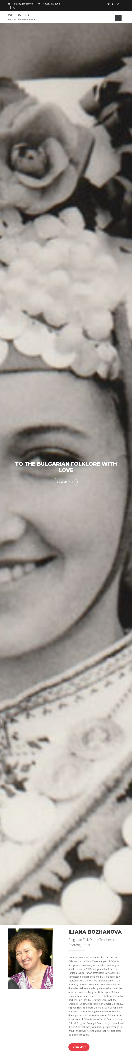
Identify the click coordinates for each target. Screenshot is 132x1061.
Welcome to (18, 15)
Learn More (79, 1047)
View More (64, 482)
